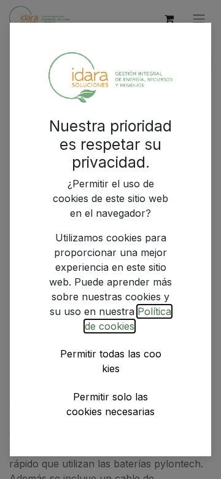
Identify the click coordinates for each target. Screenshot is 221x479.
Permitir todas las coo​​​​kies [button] (110, 361)
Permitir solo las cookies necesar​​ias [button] (110, 404)
